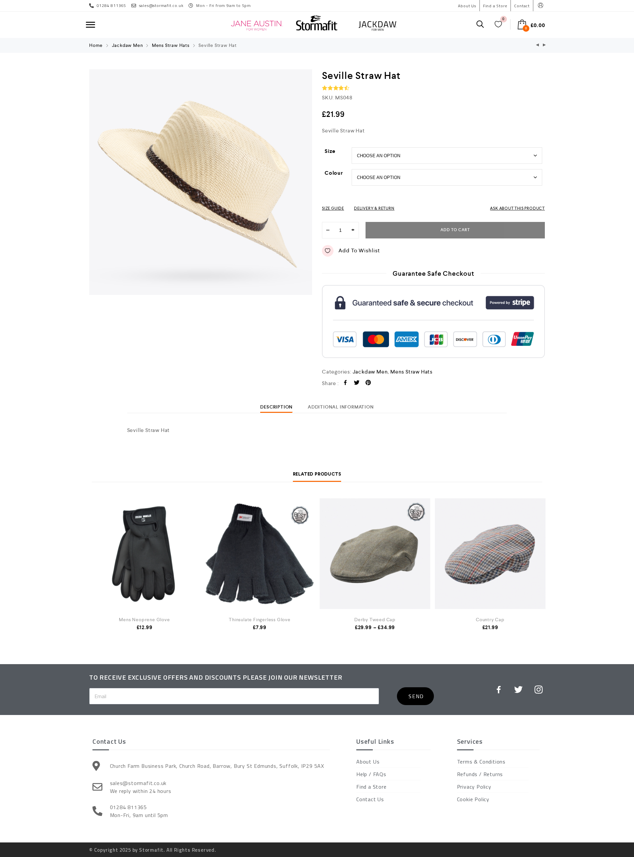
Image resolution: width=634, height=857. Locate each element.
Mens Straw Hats (171, 45)
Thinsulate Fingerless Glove (260, 620)
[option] (200, 182)
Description (276, 407)
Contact (522, 6)
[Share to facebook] (345, 383)
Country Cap (490, 620)
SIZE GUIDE (333, 208)
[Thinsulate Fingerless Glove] (259, 553)
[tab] (276, 407)
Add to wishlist (359, 250)
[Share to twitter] (356, 383)
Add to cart (455, 230)
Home (96, 45)
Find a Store (495, 6)
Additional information (341, 407)
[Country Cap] (490, 553)
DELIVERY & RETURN (374, 208)
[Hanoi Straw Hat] (544, 45)
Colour (334, 172)
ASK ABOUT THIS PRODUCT (517, 208)
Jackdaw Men (127, 45)
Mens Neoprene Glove (144, 620)
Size (330, 151)
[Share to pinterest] (368, 383)
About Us (467, 6)
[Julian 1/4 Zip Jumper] (538, 45)
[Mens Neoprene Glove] (144, 553)
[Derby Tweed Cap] (375, 553)
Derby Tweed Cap (375, 620)
